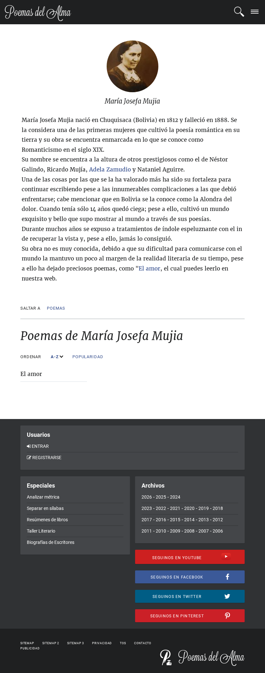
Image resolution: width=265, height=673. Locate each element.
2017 (147, 519)
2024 (175, 497)
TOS (123, 643)
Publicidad (30, 648)
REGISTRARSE (46, 457)
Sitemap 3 (75, 643)
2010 (161, 531)
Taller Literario (41, 531)
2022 (161, 508)
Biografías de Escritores (50, 542)
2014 (189, 519)
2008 (189, 531)
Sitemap (27, 643)
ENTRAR (40, 446)
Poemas (56, 308)
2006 (218, 531)
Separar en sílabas (45, 508)
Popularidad (88, 357)
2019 (203, 508)
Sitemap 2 (50, 643)
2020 (189, 508)
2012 (218, 519)
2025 (161, 497)
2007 (203, 531)
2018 (218, 508)
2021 (175, 508)
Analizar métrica (43, 497)
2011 (147, 531)
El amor (31, 374)
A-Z (55, 357)
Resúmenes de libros (47, 519)
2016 (161, 519)
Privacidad (102, 643)
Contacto (142, 643)
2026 (147, 497)
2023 (147, 508)
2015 (175, 519)
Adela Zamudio (110, 169)
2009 (175, 531)
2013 (203, 519)
